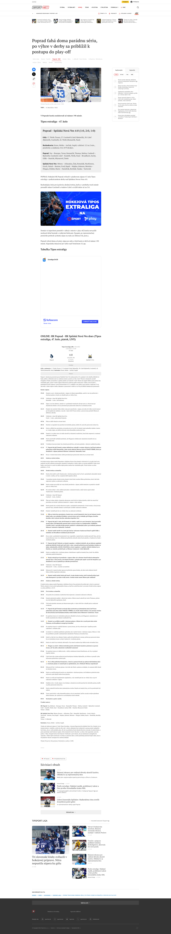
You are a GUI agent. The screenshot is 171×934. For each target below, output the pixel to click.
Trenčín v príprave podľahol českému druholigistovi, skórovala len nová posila (96, 844)
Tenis (87, 7)
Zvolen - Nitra (66, 59)
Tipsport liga (57, 895)
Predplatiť (125, 2)
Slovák (51, 62)
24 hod (121, 74)
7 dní (127, 74)
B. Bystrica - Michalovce (95, 59)
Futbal (62, 7)
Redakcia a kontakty (53, 911)
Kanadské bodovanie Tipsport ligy (100, 821)
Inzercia (53, 928)
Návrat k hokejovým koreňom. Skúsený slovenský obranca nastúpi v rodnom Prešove (97, 830)
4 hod (116, 74)
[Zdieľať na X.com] (34, 74)
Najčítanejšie (119, 70)
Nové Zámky (58, 62)
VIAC (124, 7)
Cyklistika (104, 7)
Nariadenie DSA (76, 928)
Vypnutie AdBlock (75, 911)
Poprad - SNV (57, 59)
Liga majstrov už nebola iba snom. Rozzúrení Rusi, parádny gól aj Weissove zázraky (87, 21)
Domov (34, 895)
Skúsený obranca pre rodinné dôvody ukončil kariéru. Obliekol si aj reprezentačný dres (96, 858)
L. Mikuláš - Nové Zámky (80, 59)
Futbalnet (71, 7)
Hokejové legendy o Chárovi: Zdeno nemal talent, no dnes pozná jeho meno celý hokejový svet (109, 21)
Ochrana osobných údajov (63, 928)
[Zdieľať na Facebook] (34, 69)
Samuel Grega (60, 783)
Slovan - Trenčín (45, 59)
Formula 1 (114, 7)
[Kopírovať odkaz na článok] (34, 79)
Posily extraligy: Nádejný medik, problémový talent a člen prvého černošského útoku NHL (66, 21)
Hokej (80, 7)
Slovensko (47, 895)
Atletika (95, 7)
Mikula (45, 62)
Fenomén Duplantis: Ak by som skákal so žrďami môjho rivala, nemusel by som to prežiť (44, 21)
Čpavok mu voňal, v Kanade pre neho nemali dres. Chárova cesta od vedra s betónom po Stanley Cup (130, 21)
